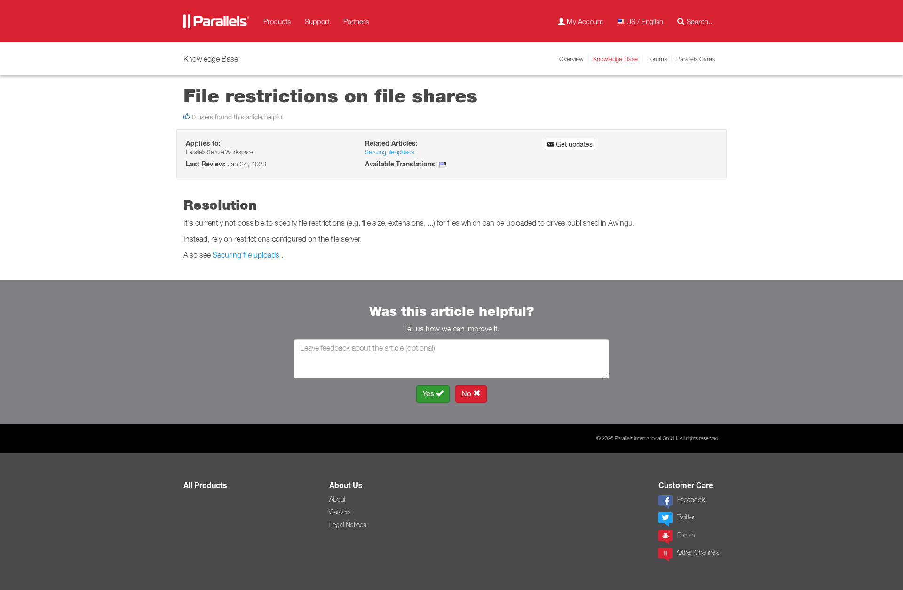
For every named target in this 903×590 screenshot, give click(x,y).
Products (277, 21)
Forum (686, 535)
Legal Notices (347, 524)
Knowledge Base (615, 59)
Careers (340, 512)
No (467, 394)
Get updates (573, 144)
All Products (205, 485)
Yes (429, 394)
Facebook (691, 499)
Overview (571, 59)
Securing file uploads (389, 152)
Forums (657, 59)
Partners (356, 21)
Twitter (686, 517)
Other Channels (698, 552)
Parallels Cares (695, 59)
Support (317, 21)
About (337, 499)
